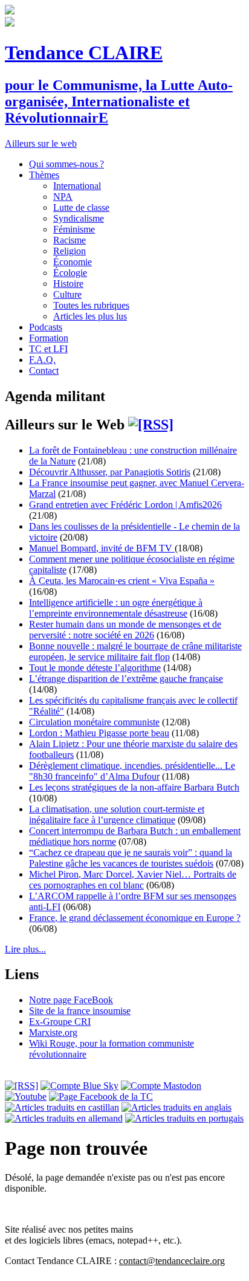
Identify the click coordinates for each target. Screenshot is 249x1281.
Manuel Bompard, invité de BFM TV (102, 548)
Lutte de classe (81, 207)
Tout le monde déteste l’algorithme (95, 668)
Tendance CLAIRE (84, 52)
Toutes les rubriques (91, 305)
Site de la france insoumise (80, 1011)
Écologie (70, 273)
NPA (63, 196)
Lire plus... (25, 949)
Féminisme (74, 229)
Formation (48, 338)
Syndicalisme (78, 218)
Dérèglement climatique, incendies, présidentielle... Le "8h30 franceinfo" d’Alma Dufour (132, 771)
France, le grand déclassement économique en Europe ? (135, 918)
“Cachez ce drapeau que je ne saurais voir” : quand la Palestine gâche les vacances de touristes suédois (130, 857)
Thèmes (44, 175)
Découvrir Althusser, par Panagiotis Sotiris (109, 472)
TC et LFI (48, 349)
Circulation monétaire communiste (94, 722)
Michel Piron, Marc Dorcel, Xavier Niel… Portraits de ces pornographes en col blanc (132, 879)
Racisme (69, 240)
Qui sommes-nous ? (66, 164)
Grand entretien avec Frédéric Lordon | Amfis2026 (125, 504)
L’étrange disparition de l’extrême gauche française (126, 678)
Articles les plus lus (90, 316)
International (77, 186)
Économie (72, 262)
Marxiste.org (53, 1032)
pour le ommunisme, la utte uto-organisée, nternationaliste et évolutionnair (119, 101)
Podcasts (45, 327)
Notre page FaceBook (71, 1000)
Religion (69, 251)
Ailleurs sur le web (41, 143)
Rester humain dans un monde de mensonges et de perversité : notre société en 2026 (125, 629)
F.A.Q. (42, 360)
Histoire (68, 283)
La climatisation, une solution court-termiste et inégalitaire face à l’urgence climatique (116, 814)
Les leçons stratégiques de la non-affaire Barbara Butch (134, 787)
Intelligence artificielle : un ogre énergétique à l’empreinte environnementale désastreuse (115, 607)
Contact (44, 370)
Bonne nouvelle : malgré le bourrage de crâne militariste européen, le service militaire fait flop (135, 651)
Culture (67, 294)
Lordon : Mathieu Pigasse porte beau (99, 733)
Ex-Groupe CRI (60, 1021)
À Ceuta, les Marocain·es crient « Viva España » (122, 581)
